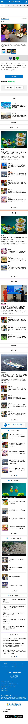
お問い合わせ (5, 688)
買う (18, 5)
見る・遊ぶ (13, 5)
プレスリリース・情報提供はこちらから (10, 683)
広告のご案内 (5, 690)
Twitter (16, 676)
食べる (7, 5)
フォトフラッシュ (5, 18)
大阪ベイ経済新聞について (7, 681)
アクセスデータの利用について (8, 686)
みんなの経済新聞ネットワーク (14, 704)
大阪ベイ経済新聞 (14, 2)
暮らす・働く (22, 5)
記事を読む (14, 76)
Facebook (12, 676)
